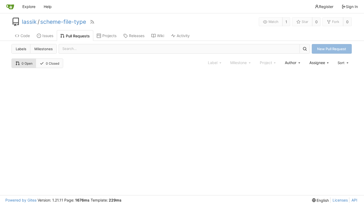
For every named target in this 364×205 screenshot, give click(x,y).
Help (48, 6)
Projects (109, 35)
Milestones (43, 49)
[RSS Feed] (92, 21)
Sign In (352, 6)
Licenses (340, 200)
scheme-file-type (63, 22)
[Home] (10, 6)
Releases (136, 35)
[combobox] (292, 62)
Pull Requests (78, 36)
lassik (29, 22)
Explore (28, 6)
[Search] (305, 48)
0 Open (27, 63)
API (354, 200)
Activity (183, 35)
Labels (21, 49)
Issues (47, 35)
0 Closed (52, 63)
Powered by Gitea (21, 200)
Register (326, 6)
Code (25, 35)
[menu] (343, 63)
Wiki (160, 35)
